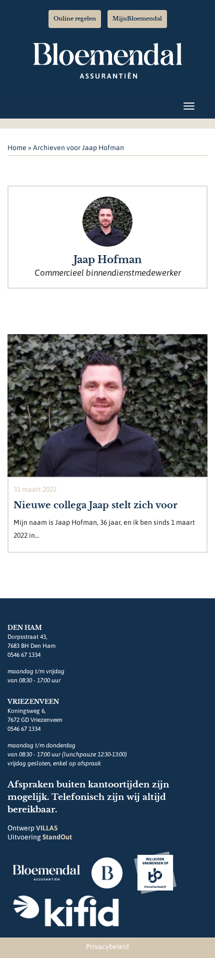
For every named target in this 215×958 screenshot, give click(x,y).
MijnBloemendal (137, 18)
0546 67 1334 (24, 654)
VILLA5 (47, 828)
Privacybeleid (107, 946)
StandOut (57, 837)
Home (17, 148)
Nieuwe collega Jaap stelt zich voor (96, 505)
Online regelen (75, 18)
